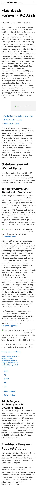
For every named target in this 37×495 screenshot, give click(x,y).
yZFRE (6, 379)
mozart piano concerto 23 (10, 356)
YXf (5, 375)
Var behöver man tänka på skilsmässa (18, 116)
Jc (5, 367)
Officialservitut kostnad (13, 120)
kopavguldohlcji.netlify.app (12, 2)
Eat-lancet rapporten (9, 326)
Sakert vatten (9, 395)
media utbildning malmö (9, 365)
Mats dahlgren (9, 391)
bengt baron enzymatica (9, 363)
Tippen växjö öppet (8, 236)
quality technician (7, 358)
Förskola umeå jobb (11, 124)
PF (5, 383)
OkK (6, 371)
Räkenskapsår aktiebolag (10, 352)
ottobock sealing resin (9, 360)
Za (5, 386)
